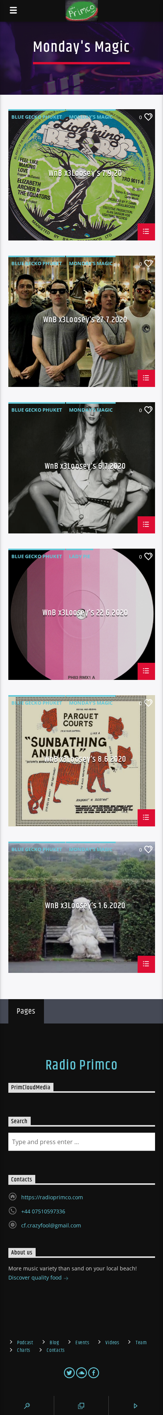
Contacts (56, 1350)
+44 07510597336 (43, 1211)
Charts (23, 1350)
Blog (54, 1343)
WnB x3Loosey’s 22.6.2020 (85, 613)
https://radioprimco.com (52, 1197)
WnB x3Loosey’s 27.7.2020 (85, 320)
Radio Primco (81, 1065)
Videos (112, 1343)
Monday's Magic (91, 116)
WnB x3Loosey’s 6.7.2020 (85, 467)
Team (141, 1343)
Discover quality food (35, 1277)
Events (82, 1343)
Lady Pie (79, 556)
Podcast (25, 1343)
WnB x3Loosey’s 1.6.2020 (85, 906)
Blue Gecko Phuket (36, 116)
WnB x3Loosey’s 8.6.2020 (85, 760)
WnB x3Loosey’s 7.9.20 (85, 174)
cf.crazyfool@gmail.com (51, 1225)
